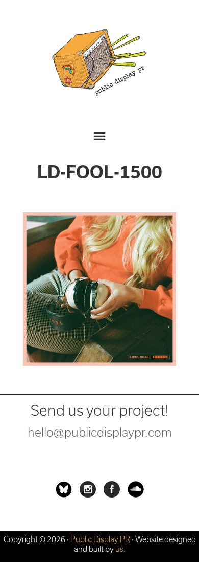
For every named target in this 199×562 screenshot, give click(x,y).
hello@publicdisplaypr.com (100, 432)
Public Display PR (99, 64)
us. (120, 549)
